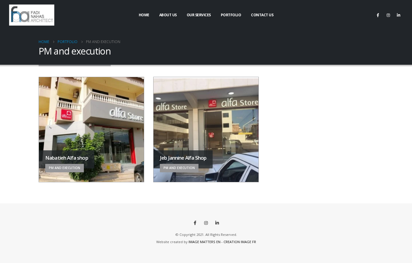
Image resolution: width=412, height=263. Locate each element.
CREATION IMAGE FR (239, 242)
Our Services (199, 14)
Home (144, 14)
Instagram (206, 222)
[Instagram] (388, 15)
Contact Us (262, 14)
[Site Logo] (31, 15)
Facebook (194, 222)
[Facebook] (378, 15)
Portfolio (231, 14)
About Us (168, 14)
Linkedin (217, 222)
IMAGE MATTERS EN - (206, 242)
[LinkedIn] (398, 15)
